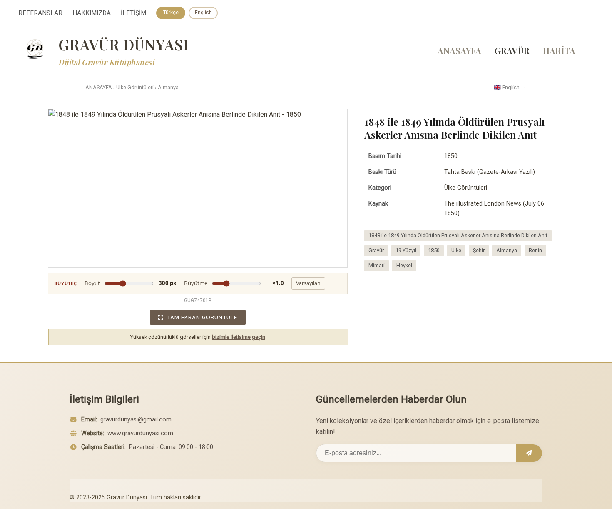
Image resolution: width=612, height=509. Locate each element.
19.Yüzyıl (406, 250)
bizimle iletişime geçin (238, 337)
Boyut (131, 283)
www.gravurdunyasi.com (140, 433)
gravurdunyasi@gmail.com (136, 419)
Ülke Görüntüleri (135, 87)
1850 (434, 250)
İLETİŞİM (133, 13)
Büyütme (234, 283)
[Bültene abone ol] (529, 453)
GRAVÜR (512, 50)
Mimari (376, 265)
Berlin (535, 250)
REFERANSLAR (40, 13)
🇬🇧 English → (510, 87)
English (203, 12)
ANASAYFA (459, 50)
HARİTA (559, 50)
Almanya (168, 87)
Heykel (404, 265)
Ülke (456, 250)
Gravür (376, 250)
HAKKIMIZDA (91, 13)
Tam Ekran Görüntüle (202, 317)
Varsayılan (308, 283)
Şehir (479, 250)
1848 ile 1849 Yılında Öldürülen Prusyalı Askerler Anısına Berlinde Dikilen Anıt (457, 235)
